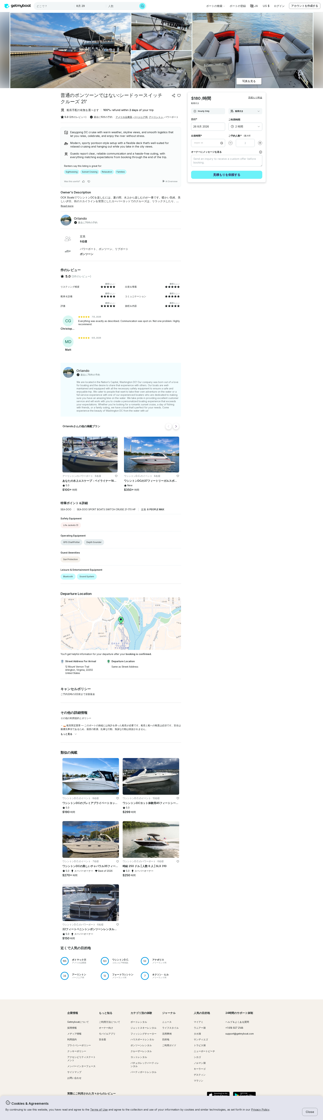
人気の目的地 (202, 1013)
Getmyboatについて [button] (78, 1021)
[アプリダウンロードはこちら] (218, 1095)
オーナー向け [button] (106, 1027)
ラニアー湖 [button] (200, 1027)
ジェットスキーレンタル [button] (143, 1027)
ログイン (279, 6)
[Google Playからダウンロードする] (244, 1095)
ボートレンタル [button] (139, 1021)
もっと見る (66, 733)
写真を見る (249, 81)
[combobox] (54, 6)
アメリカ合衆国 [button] (124, 117)
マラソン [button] (198, 1080)
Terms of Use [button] (99, 1109)
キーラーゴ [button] (200, 1068)
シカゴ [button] (197, 1057)
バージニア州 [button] (140, 117)
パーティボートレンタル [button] (143, 1072)
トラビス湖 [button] (200, 1045)
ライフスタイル (170, 1027)
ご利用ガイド (169, 1045)
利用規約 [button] (72, 1039)
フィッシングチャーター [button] (143, 1033)
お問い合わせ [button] (74, 1077)
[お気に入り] (179, 96)
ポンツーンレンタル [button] (141, 1045)
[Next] (176, 426)
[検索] (142, 6)
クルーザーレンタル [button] (141, 1051)
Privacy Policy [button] (260, 1109)
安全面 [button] (102, 1039)
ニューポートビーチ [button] (204, 1051)
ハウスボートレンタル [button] (142, 1039)
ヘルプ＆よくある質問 (237, 1021)
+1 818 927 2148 (234, 1027)
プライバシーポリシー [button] (79, 1045)
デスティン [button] (200, 1074)
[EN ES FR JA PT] (254, 6)
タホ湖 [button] (197, 1033)
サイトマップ (74, 1072)
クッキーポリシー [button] (76, 1051)
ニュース (167, 1021)
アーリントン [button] (156, 117)
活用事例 (167, 1033)
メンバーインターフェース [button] (81, 1066)
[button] (238, 6)
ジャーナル (169, 1013)
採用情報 (72, 1027)
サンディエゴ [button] (201, 1039)
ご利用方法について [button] (109, 1021)
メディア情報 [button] (74, 1033)
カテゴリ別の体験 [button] (141, 1013)
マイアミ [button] (198, 1021)
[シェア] (174, 96)
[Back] (169, 426)
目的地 (165, 1039)
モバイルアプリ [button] (107, 1033)
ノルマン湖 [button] (200, 1062)
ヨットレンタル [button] (139, 1057)
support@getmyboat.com (239, 1033)
